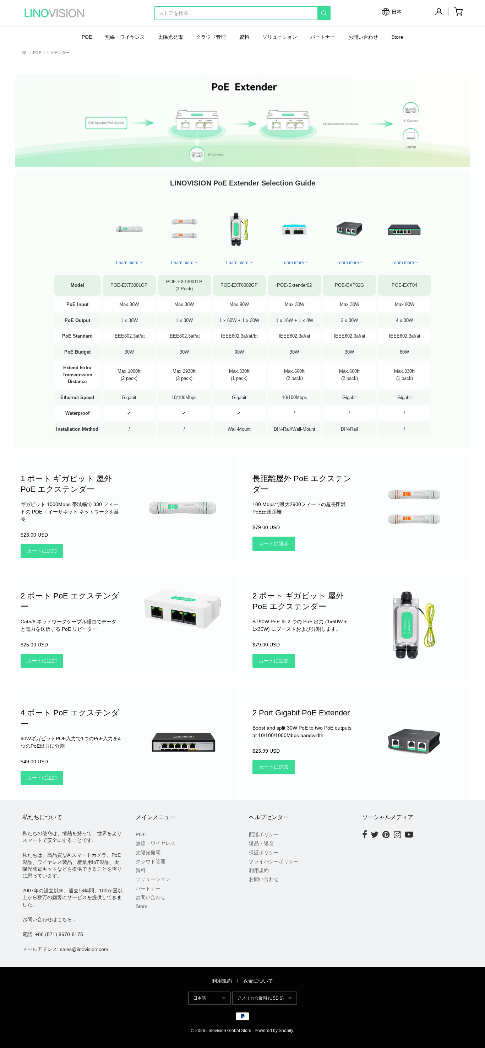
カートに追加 (42, 551)
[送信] (324, 13)
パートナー (322, 37)
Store (397, 37)
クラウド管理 (211, 37)
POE (87, 37)
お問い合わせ (363, 37)
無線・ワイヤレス (125, 37)
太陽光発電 (170, 37)
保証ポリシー (264, 852)
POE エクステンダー (51, 52)
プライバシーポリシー (274, 861)
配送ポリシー (264, 834)
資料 (244, 37)
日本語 (199, 998)
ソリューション (279, 37)
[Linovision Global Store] (54, 13)
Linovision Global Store (228, 1030)
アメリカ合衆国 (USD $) (260, 998)
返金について (258, 981)
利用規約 (259, 870)
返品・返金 (261, 843)
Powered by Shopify (274, 1030)
